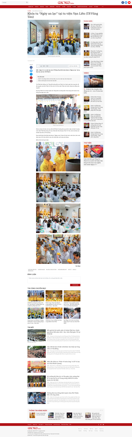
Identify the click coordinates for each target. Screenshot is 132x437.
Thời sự (36, 6)
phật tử (69, 269)
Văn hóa (42, 6)
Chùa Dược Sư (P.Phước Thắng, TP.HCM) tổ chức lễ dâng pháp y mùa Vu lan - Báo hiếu (36, 321)
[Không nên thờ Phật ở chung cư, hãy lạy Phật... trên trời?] (88, 415)
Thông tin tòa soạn (48, 424)
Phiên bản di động (64, 424)
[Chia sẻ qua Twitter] (31, 70)
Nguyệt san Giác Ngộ (82, 6)
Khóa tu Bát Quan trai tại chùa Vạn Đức (47, 80)
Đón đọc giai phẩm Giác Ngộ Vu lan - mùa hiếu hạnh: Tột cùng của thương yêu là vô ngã (75, 416)
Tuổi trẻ (69, 6)
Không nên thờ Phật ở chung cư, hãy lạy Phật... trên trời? (97, 415)
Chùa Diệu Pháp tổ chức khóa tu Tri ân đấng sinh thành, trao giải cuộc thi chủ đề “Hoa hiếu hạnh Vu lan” (93, 64)
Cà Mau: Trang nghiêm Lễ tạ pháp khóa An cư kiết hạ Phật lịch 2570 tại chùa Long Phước (97, 36)
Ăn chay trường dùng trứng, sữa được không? (40, 415)
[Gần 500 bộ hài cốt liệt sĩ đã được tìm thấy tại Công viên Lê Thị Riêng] (37, 352)
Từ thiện (96, 6)
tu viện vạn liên (41, 269)
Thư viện (87, 143)
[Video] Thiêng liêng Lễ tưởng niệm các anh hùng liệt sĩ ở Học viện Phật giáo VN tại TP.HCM (93, 126)
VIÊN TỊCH (91, 428)
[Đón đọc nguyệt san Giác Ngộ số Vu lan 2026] (51, 415)
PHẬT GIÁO (86, 428)
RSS (70, 424)
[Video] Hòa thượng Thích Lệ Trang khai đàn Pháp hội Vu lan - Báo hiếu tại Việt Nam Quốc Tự (93, 100)
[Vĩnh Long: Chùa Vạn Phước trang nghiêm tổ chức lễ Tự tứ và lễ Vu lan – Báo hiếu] (54, 295)
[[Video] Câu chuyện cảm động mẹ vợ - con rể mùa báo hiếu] (93, 81)
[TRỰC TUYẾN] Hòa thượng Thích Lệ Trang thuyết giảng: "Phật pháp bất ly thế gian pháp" (93, 109)
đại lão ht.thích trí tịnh (51, 269)
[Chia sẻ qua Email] (31, 77)
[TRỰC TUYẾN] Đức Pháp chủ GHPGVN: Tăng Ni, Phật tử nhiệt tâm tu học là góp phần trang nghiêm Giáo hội (93, 117)
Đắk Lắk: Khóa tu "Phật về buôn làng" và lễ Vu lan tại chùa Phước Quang (63, 362)
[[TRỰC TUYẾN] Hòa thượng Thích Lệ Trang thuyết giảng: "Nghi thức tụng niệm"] (86, 134)
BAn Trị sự (80, 428)
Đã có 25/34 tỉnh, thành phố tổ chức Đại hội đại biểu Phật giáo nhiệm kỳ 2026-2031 (93, 161)
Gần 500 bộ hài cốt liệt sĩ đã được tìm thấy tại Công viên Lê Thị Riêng (63, 348)
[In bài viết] (31, 81)
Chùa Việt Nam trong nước (37, 10)
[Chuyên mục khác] (103, 6)
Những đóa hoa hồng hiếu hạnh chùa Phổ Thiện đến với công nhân (63, 394)
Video (47, 6)
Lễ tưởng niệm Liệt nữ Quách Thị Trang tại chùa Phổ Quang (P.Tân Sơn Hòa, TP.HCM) (97, 44)
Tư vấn (63, 6)
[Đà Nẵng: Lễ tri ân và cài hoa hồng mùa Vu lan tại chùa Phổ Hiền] (72, 313)
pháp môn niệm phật (62, 269)
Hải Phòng (85, 430)
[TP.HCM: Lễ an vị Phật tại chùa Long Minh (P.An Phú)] (54, 313)
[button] (100, 415)
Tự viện (74, 6)
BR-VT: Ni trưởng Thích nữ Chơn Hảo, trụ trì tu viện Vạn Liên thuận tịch (55, 78)
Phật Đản (80, 430)
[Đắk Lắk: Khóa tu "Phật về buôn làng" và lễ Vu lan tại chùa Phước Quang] (37, 367)
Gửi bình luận (75, 285)
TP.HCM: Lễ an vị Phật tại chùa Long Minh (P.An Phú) (54, 320)
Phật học (58, 6)
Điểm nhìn (52, 6)
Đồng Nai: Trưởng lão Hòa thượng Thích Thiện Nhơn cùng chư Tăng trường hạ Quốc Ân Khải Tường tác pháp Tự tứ (93, 54)
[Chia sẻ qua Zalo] (31, 74)
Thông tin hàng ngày (38, 410)
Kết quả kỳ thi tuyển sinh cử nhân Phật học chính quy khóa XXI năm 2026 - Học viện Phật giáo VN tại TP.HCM (63, 332)
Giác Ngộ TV (41, 424)
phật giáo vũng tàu (32, 269)
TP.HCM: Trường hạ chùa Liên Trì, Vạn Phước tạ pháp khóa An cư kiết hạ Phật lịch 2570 (36, 304)
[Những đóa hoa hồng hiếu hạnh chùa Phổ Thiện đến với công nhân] (37, 398)
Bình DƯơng (102, 430)
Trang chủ (30, 6)
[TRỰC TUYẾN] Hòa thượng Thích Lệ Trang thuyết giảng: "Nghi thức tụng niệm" (97, 135)
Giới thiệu (96, 430)
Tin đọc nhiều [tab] (88, 21)
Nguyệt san (35, 424)
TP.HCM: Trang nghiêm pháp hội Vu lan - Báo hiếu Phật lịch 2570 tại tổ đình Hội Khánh (71, 304)
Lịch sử (90, 6)
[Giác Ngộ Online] (51, 428)
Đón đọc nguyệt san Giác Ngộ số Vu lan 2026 (60, 415)
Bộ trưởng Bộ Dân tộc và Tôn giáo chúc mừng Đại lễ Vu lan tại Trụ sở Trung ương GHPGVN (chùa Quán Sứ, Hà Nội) (63, 378)
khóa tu (74, 269)
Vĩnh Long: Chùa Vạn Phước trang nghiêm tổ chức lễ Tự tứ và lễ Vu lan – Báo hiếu (53, 304)
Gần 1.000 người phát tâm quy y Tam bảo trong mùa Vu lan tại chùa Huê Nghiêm (96, 27)
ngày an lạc (30, 270)
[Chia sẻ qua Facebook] (31, 67)
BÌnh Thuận (91, 430)
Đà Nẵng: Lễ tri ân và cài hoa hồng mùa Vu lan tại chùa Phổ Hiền (71, 321)
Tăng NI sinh (101, 428)
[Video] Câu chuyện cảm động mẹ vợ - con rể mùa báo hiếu (93, 91)
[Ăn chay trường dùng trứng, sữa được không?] (32, 415)
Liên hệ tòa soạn (56, 424)
